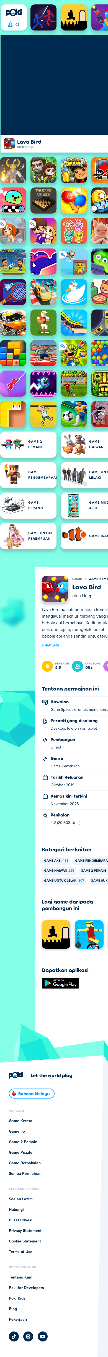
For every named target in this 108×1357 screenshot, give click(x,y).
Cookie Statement (25, 1241)
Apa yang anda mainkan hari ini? (17, 25)
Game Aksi (56, 861)
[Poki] (14, 12)
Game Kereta (20, 1121)
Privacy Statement (25, 1231)
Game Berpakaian (25, 1163)
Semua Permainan (25, 1174)
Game (77, 579)
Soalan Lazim (21, 1199)
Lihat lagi (50, 645)
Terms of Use (20, 1252)
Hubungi (16, 1210)
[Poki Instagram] (28, 1336)
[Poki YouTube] (43, 1336)
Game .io (17, 1131)
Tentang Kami (21, 1277)
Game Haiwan (59, 870)
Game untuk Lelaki (64, 880)
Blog (13, 1309)
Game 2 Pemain (23, 1142)
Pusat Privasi (20, 1220)
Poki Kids (17, 1298)
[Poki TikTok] (14, 1336)
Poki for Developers (26, 1288)
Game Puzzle (20, 1153)
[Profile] (10, 25)
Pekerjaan (18, 1320)
